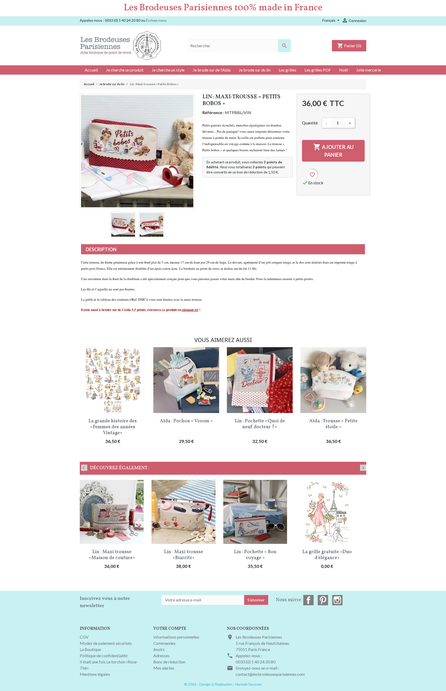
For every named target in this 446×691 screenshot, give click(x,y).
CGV (84, 636)
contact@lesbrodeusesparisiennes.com (270, 674)
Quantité (310, 122)
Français (329, 20)
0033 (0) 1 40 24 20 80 (255, 661)
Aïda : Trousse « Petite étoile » (333, 424)
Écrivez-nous (156, 20)
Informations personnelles (176, 636)
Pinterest (323, 600)
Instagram (337, 600)
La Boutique (90, 649)
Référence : (213, 112)
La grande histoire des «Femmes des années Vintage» (113, 427)
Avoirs (159, 649)
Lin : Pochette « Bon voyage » (255, 555)
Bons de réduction (169, 661)
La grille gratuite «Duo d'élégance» (327, 555)
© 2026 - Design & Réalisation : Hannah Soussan (223, 684)
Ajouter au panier (333, 150)
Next (363, 468)
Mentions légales (95, 674)
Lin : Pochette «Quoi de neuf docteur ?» (260, 424)
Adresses (161, 655)
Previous (84, 468)
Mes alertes (163, 667)
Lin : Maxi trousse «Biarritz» (183, 555)
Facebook (308, 600)
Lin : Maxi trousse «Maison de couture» (112, 555)
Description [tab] (101, 249)
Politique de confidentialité (104, 655)
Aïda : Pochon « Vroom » (186, 421)
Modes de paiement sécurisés (106, 643)
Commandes (164, 643)
